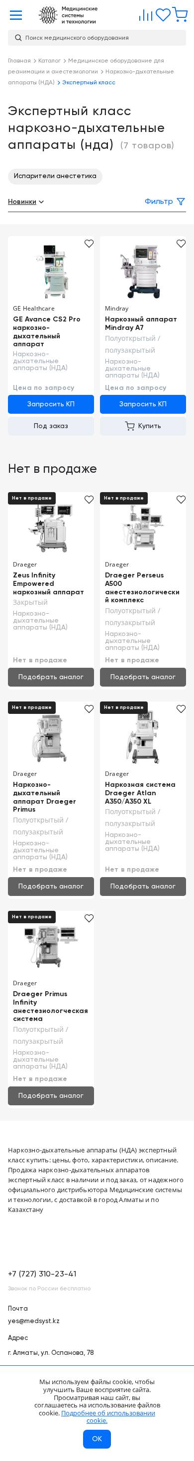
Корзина (178, 13)
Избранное (161, 13)
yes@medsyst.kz (34, 1321)
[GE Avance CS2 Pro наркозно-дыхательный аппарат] (51, 271)
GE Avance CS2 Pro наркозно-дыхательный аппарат (47, 332)
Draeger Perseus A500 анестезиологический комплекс (142, 588)
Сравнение (144, 13)
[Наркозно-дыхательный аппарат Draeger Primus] (51, 736)
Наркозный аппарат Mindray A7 (141, 323)
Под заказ (51, 426)
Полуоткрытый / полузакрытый (132, 344)
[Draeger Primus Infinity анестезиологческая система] (51, 946)
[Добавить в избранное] (181, 500)
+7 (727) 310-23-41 (42, 1274)
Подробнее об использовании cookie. (108, 1416)
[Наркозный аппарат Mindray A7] (143, 271)
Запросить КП (51, 404)
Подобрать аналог (51, 677)
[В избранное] (89, 244)
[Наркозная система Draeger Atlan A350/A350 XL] (143, 736)
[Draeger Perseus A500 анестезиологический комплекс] (143, 527)
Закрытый (30, 602)
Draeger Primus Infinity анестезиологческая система (50, 1006)
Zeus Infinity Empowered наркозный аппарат (48, 584)
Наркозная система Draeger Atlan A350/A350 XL (140, 793)
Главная (68, 15)
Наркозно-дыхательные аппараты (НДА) (40, 361)
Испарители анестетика (55, 176)
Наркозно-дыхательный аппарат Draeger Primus (44, 797)
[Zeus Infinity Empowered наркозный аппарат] (51, 527)
